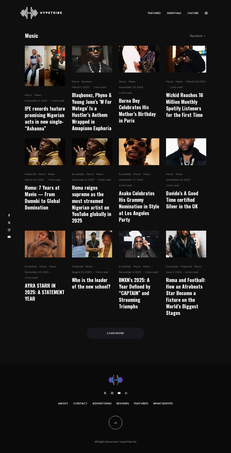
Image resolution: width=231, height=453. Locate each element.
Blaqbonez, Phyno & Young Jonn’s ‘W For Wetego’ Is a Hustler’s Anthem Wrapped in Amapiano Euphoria (92, 111)
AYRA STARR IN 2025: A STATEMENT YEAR (45, 292)
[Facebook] (9, 215)
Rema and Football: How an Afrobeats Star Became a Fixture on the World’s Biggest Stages (186, 296)
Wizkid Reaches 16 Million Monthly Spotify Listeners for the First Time (184, 105)
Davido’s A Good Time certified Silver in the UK (182, 200)
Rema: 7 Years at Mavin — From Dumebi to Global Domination (42, 197)
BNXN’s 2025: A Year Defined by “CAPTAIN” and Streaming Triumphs (134, 293)
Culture (193, 12)
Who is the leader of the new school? (91, 283)
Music (28, 95)
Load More (115, 333)
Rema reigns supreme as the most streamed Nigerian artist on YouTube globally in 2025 (91, 204)
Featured (154, 12)
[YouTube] (119, 393)
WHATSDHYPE (163, 403)
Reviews (87, 81)
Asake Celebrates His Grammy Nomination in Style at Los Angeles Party (139, 206)
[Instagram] (112, 393)
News (38, 95)
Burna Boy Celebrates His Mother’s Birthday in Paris (137, 110)
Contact (80, 403)
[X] (105, 393)
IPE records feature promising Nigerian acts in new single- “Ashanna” (45, 118)
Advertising (101, 403)
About (63, 403)
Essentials (174, 12)
